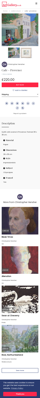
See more (20, 370)
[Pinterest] (17, 103)
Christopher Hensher (16, 64)
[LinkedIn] (28, 103)
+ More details (7, 74)
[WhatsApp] (33, 103)
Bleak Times (7, 237)
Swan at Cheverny (10, 315)
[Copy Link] (17, 108)
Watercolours (16, 11)
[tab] (20, 94)
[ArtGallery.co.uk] (16, 4)
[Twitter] (12, 103)
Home (5, 11)
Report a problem (20, 113)
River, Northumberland (12, 355)
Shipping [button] (5, 94)
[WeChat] (23, 108)
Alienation (6, 276)
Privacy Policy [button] (17, 388)
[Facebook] (7, 103)
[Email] (23, 103)
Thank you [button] (20, 394)
